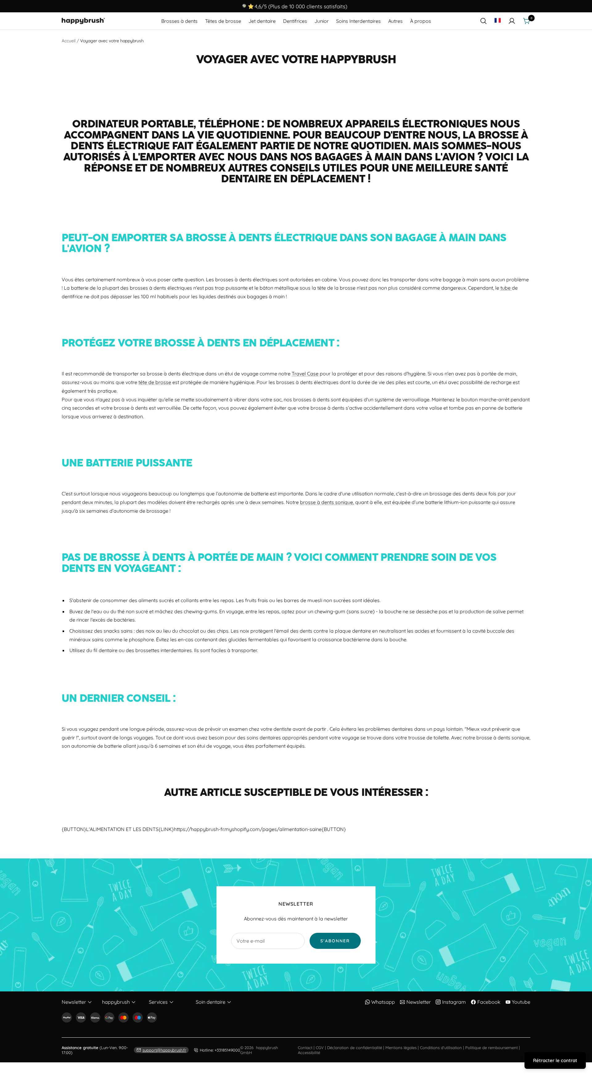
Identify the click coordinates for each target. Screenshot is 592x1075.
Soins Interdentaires (358, 21)
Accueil (69, 40)
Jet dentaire (262, 21)
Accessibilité (309, 1052)
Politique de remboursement (491, 1047)
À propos (420, 21)
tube (505, 288)
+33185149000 (220, 1050)
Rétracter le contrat (555, 1060)
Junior (321, 21)
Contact (305, 1047)
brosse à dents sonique (326, 502)
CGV (320, 1047)
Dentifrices (295, 21)
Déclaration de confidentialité (354, 1047)
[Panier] (526, 21)
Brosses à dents (179, 21)
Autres (395, 21)
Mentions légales (401, 1047)
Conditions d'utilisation (441, 1047)
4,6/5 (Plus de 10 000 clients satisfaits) (301, 6)
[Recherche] (483, 21)
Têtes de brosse (223, 21)
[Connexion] (512, 21)
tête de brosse (154, 382)
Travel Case (305, 373)
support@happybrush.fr (164, 1050)
